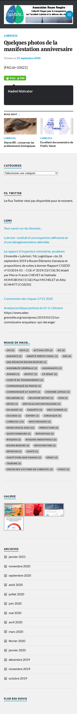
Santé (32, 451)
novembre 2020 (19, 566)
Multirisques (40, 421)
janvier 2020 (17, 650)
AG (61, 350)
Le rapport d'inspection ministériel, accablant (34, 251)
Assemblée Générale (22, 368)
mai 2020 (15, 613)
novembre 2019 (19, 669)
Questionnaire (19, 433)
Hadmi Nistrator (20, 91)
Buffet (30, 374)
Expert (32, 415)
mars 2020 (16, 631)
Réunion (14, 451)
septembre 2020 (20, 575)
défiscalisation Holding (41, 404)
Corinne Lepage (57, 392)
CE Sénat (49, 374)
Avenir (13, 374)
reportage (45, 433)
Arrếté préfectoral (42, 356)
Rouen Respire (18, 445)
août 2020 (16, 584)
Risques (14, 439)
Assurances (52, 368)
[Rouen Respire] (38, 14)
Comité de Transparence (25, 380)
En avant (14, 409)
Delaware (15, 398)
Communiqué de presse (24, 386)
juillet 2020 (16, 594)
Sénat (52, 457)
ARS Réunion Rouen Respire (26, 362)
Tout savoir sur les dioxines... (23, 228)
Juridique (52, 415)
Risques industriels (41, 439)
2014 (24, 350)
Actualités (43, 350)
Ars (67, 356)
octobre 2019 (18, 678)
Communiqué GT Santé (23, 392)
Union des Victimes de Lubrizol (30, 469)
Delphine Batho (41, 398)
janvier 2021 (17, 556)
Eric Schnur (57, 409)
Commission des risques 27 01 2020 (28, 298)
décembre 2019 (19, 659)
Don (63, 398)
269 (10, 350)
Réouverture (45, 445)
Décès (12, 404)
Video (63, 469)
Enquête (34, 409)
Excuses (14, 415)
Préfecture (48, 427)
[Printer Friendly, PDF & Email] (15, 77)
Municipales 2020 (20, 427)
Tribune (14, 463)
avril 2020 (15, 622)
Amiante (14, 356)
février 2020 (17, 641)
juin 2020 (15, 603)
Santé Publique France (24, 457)
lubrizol (11, 35)
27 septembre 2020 (28, 58)
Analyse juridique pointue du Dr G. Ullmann (33, 308)
